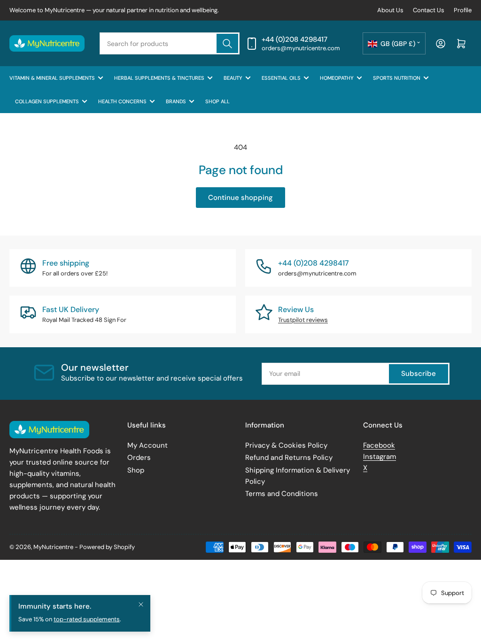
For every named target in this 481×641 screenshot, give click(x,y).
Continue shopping (240, 197)
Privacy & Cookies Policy (286, 445)
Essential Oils (281, 78)
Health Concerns (122, 101)
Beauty (233, 78)
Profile (463, 10)
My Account (147, 445)
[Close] (141, 604)
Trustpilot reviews (303, 320)
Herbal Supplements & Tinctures (159, 78)
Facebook (379, 445)
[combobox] (170, 43)
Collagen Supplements (47, 101)
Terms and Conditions (281, 493)
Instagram (379, 456)
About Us (390, 10)
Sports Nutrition (396, 78)
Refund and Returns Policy (289, 457)
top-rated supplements (87, 619)
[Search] (227, 43)
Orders (139, 457)
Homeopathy (337, 78)
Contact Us (428, 10)
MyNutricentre (53, 547)
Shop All (217, 101)
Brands (176, 101)
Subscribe (418, 373)
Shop (135, 470)
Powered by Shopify (107, 547)
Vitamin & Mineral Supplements (52, 78)
